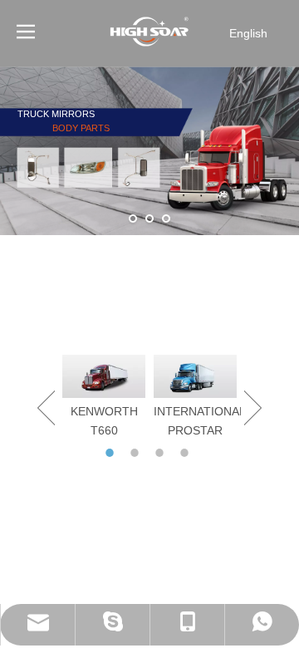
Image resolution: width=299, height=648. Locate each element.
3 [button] (162, 452)
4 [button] (187, 452)
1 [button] (112, 452)
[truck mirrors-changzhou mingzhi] (149, 308)
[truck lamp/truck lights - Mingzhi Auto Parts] (149, 265)
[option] (103, 397)
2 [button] (137, 452)
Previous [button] (46, 407)
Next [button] (253, 407)
